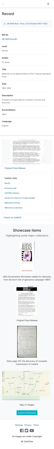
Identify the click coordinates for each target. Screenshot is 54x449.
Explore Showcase (27, 412)
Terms (36, 425)
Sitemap (19, 425)
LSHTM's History (12, 193)
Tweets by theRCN (12, 217)
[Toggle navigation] (48, 4)
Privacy (28, 425)
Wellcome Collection (14, 207)
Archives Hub (10, 188)
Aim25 (7, 183)
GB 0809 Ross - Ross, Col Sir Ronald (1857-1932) (27, 23)
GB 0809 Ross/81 (9, 39)
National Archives (12, 203)
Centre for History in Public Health (20, 198)
